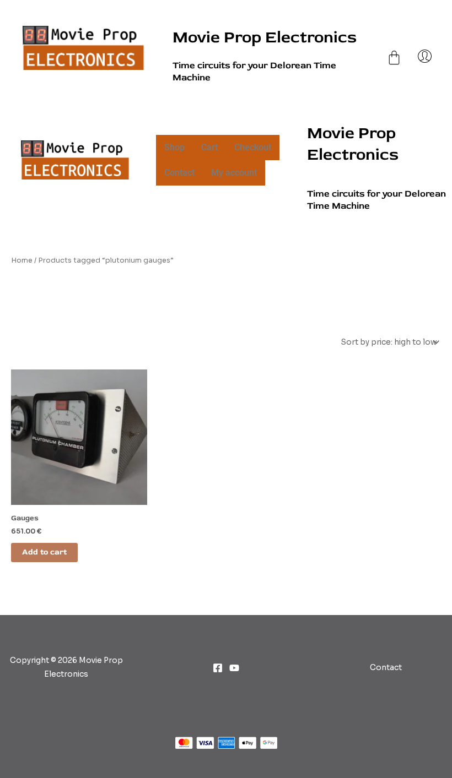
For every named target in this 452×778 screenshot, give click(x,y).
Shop (174, 147)
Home (22, 260)
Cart (209, 147)
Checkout (252, 147)
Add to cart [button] (44, 552)
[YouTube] (234, 668)
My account (234, 172)
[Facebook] (218, 668)
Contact (179, 172)
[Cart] (394, 46)
